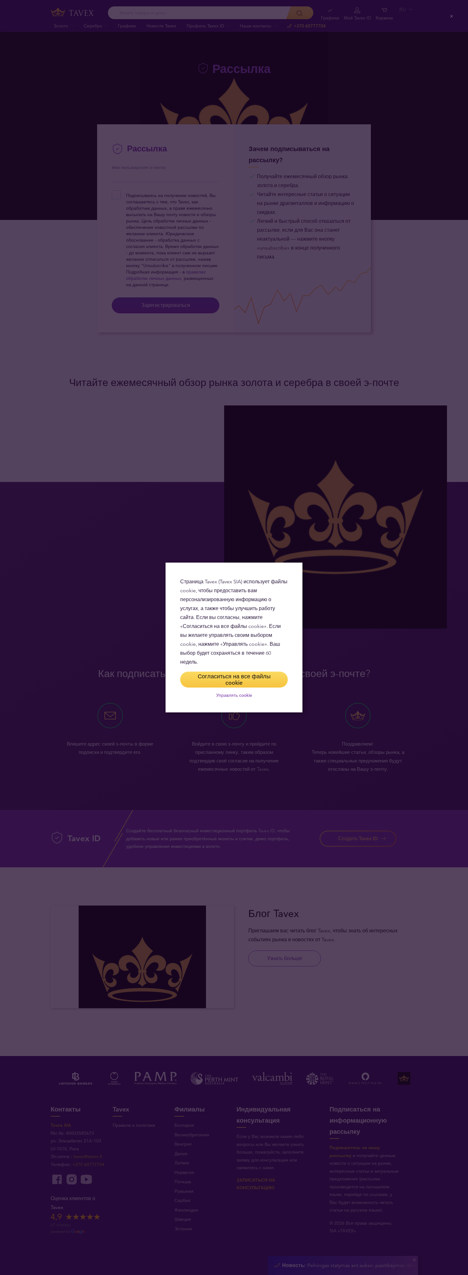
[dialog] (234, 637)
